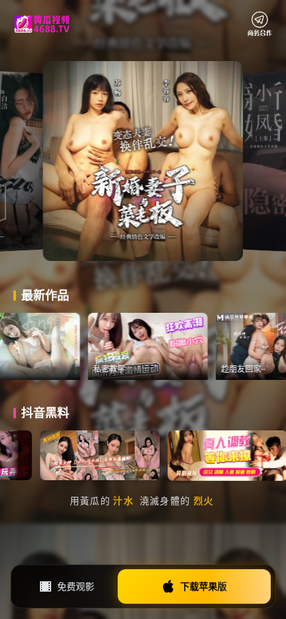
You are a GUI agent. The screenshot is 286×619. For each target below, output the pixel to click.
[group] (169, 346)
